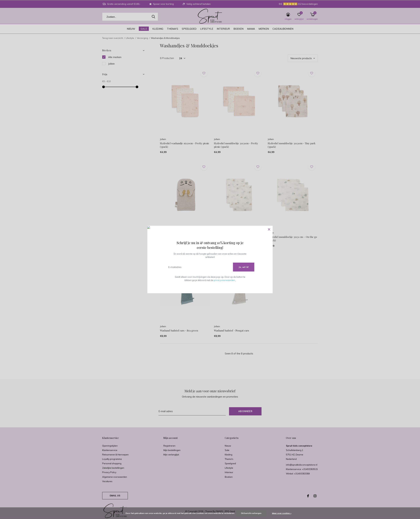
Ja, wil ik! (244, 267)
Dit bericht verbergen (251, 513)
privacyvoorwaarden (224, 280)
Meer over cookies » (281, 513)
